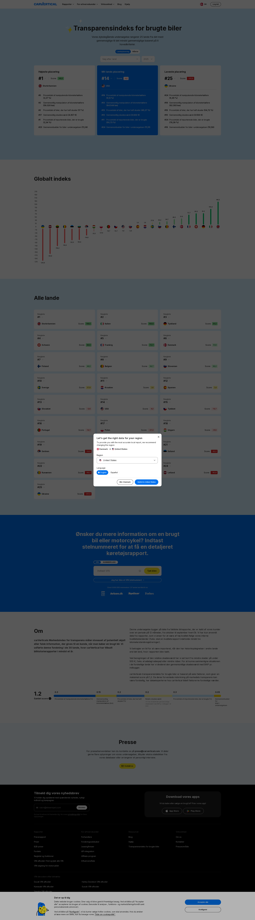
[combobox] (124, 460)
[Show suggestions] (154, 460)
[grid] (127, 472)
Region (100, 455)
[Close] (158, 437)
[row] (102, 472)
